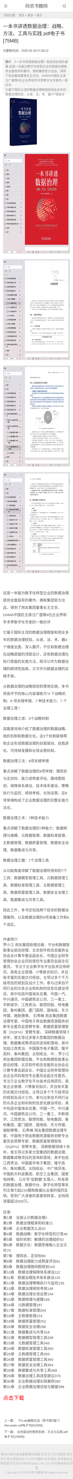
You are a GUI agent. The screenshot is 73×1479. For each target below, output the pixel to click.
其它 (39, 15)
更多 (30, 15)
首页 (21, 15)
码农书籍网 (36, 5)
